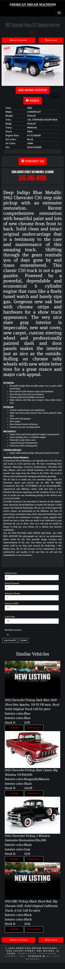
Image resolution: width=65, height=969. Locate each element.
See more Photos (32, 90)
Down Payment (12, 583)
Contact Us (34, 161)
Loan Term (10, 617)
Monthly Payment (13, 630)
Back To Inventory (19, 40)
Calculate (10, 640)
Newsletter (27, 953)
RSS (22, 956)
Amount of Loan (12, 593)
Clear (23, 640)
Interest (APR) (11, 603)
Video (34, 100)
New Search (52, 40)
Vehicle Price (11, 573)
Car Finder (47, 953)
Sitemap (11, 956)
